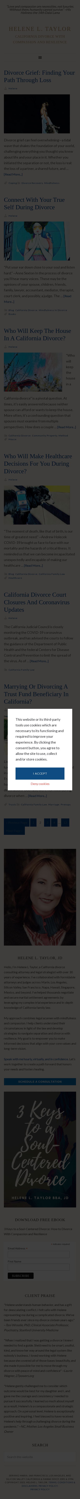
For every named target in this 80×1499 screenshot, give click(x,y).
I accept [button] (40, 773)
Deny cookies (40, 783)
